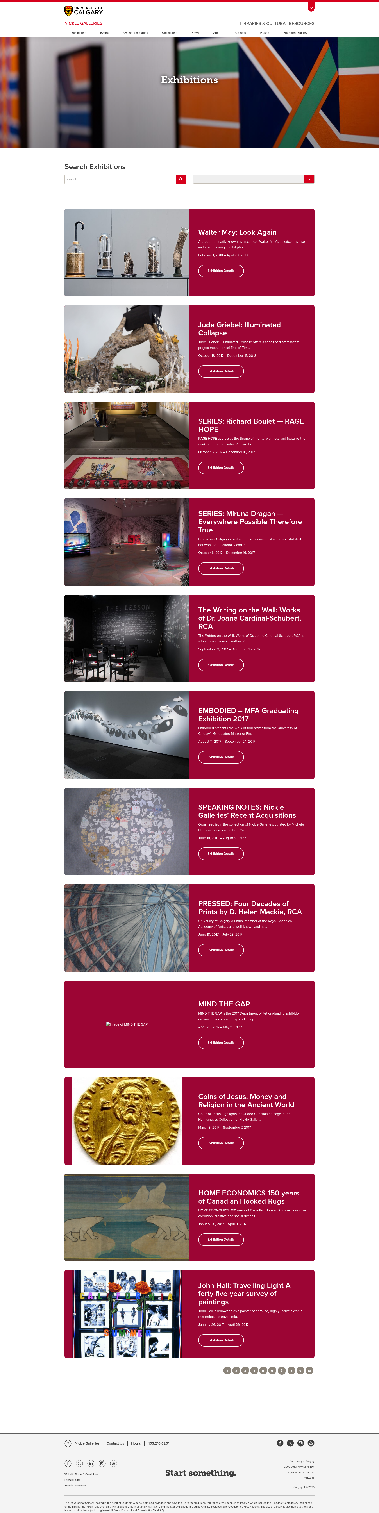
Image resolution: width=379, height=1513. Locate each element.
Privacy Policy (72, 1479)
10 (309, 1371)
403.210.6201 (158, 1443)
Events (104, 33)
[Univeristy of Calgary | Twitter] (79, 1464)
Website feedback (75, 1485)
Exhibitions (79, 33)
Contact (240, 33)
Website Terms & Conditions (81, 1474)
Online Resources (135, 33)
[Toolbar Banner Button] (311, 6)
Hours (136, 1443)
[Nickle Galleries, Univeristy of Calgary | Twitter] (290, 1443)
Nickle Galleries (83, 23)
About (217, 33)
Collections (169, 33)
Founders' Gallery (295, 33)
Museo (264, 33)
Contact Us (115, 1443)
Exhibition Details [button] (221, 271)
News (195, 33)
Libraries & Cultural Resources (277, 23)
